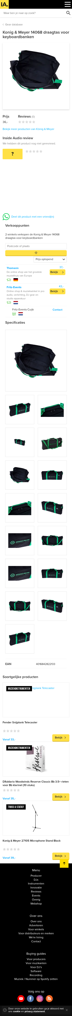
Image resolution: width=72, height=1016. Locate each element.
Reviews (36, 891)
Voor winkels (36, 929)
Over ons (36, 921)
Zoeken (68, 13)
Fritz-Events (14, 287)
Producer (36, 876)
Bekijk (54, 272)
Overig (36, 899)
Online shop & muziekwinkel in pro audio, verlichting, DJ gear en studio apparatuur (25, 295)
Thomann (13, 268)
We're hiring (36, 937)
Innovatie (36, 887)
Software (36, 971)
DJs (36, 880)
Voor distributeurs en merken (36, 933)
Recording (36, 975)
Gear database (14, 24)
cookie (16, 1011)
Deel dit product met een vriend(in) (32, 216)
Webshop (36, 903)
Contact (57, 309)
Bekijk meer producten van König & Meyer (28, 129)
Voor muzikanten (36, 963)
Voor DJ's (36, 967)
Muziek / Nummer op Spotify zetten (36, 979)
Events (36, 895)
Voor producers (36, 959)
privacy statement (35, 1011)
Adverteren (36, 925)
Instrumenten (36, 883)
